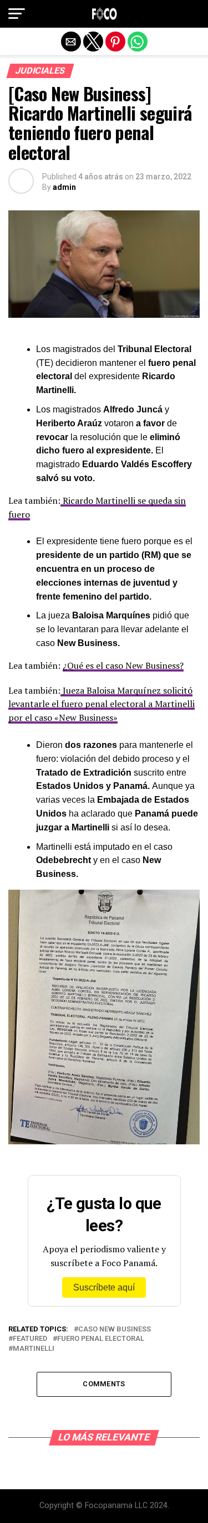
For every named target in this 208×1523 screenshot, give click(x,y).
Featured (30, 1339)
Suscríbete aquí (104, 1287)
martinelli (33, 1348)
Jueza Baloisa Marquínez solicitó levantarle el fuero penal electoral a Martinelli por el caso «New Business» (101, 704)
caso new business (114, 1329)
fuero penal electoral (100, 1339)
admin (64, 187)
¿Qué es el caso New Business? (123, 665)
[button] (16, 13)
